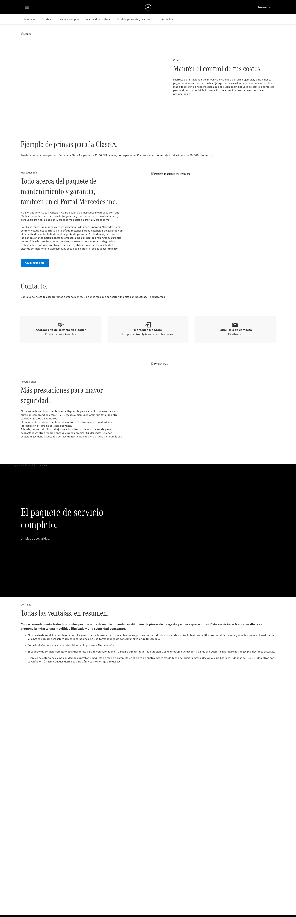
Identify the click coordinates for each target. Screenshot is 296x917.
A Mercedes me (35, 262)
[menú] (27, 7)
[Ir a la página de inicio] (148, 7)
